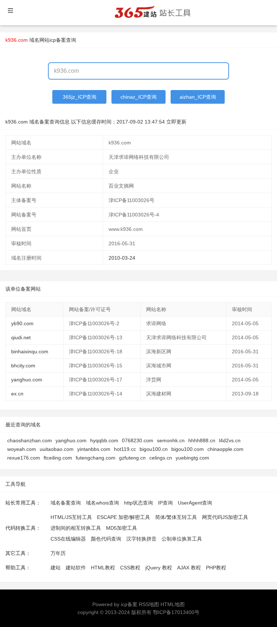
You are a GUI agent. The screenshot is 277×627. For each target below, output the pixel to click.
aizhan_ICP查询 (198, 97)
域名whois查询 (102, 503)
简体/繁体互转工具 (176, 517)
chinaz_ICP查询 (138, 97)
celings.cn (160, 458)
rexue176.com (23, 458)
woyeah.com (21, 449)
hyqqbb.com (104, 440)
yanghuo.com (26, 379)
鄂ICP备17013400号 (176, 612)
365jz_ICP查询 (79, 97)
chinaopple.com (225, 449)
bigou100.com (187, 449)
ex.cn (17, 394)
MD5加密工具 (121, 528)
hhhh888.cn (201, 440)
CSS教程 (130, 567)
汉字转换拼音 (141, 539)
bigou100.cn (154, 449)
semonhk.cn (171, 440)
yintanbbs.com (93, 449)
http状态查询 (138, 503)
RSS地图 (149, 604)
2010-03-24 (122, 258)
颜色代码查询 (106, 539)
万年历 (58, 553)
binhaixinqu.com (29, 351)
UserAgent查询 (195, 503)
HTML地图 (173, 604)
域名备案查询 (65, 503)
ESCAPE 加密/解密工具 (123, 517)
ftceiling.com (58, 458)
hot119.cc (125, 449)
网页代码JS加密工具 (225, 517)
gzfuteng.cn (132, 458)
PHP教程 (216, 567)
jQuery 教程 (158, 567)
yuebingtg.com (192, 458)
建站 (55, 567)
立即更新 (176, 122)
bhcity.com (23, 365)
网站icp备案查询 (57, 40)
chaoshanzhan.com (29, 440)
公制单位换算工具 (182, 539)
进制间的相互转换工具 (75, 528)
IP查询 (165, 503)
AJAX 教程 (189, 567)
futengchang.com (95, 458)
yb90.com (22, 323)
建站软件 (76, 567)
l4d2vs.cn (230, 440)
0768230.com (137, 440)
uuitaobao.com (57, 449)
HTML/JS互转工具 (71, 517)
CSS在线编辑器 (68, 539)
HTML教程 (103, 567)
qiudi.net (21, 337)
